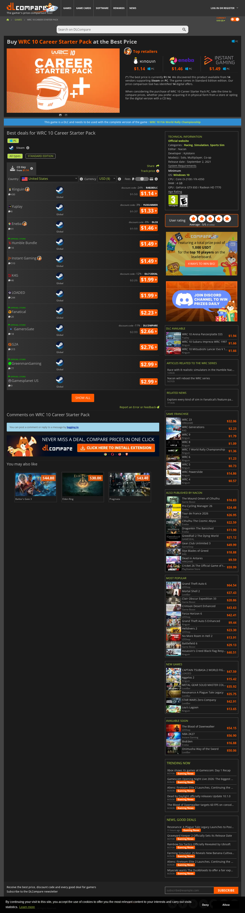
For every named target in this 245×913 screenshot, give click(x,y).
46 (12, 280)
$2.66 (148, 331)
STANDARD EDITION (40, 156)
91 (12, 228)
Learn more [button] (27, 907)
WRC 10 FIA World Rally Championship (175, 122)
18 (12, 333)
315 (13, 349)
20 (12, 316)
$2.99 (148, 364)
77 (12, 368)
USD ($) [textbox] (104, 179)
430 (13, 194)
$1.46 (148, 228)
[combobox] (49, 179)
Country (13, 179)
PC (15, 140)
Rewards (119, 8)
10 (12, 247)
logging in (73, 427)
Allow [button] (226, 904)
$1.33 (148, 210)
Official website (178, 141)
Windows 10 (181, 175)
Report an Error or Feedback (138, 407)
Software (102, 8)
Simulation (201, 145)
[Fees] (142, 179)
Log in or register (222, 8)
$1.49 (148, 243)
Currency (90, 179)
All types (15, 156)
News (132, 8)
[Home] (8, 19)
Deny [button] (205, 904)
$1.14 (148, 193)
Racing (188, 145)
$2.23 (148, 312)
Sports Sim (217, 145)
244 (13, 297)
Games (67, 8)
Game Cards (83, 8)
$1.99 (148, 279)
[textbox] (35, 179)
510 (13, 263)
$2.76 (148, 347)
